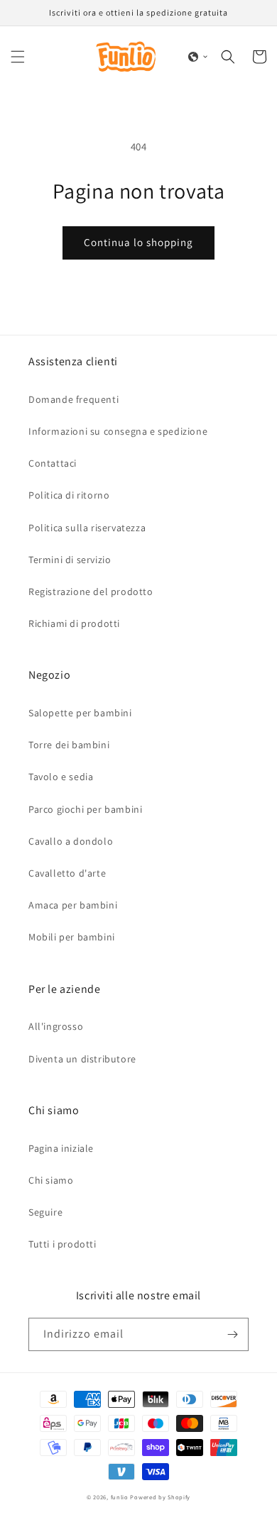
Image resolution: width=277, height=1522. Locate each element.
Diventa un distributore (82, 1058)
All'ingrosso (55, 1026)
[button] (17, 56)
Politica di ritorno (68, 495)
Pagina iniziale (61, 1148)
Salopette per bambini (80, 712)
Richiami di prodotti (74, 623)
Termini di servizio (69, 559)
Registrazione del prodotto (90, 591)
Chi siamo (50, 1180)
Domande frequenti (73, 399)
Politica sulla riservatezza (87, 527)
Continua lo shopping (138, 242)
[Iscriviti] (232, 1334)
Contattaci (52, 463)
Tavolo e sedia (60, 776)
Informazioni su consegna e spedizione (117, 431)
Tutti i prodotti (62, 1244)
